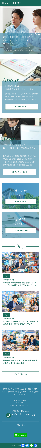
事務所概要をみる (21, 107)
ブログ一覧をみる (20, 374)
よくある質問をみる (20, 230)
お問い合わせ (20, 425)
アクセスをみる (20, 201)
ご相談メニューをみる (19, 172)
